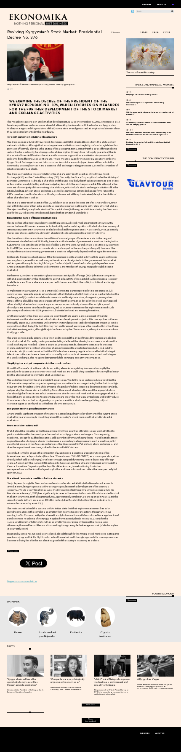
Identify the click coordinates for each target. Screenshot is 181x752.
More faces (90, 705)
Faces (11, 646)
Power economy (162, 593)
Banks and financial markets (154, 84)
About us (161, 4)
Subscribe (146, 4)
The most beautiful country (140, 72)
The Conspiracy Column (158, 158)
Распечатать (13, 551)
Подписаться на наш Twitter (22, 581)
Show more (132, 149)
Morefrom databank (90, 720)
